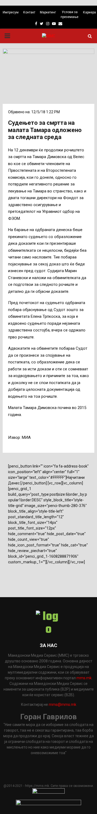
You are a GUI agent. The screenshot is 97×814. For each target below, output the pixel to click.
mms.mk (84, 678)
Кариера (89, 12)
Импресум (11, 12)
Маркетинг (48, 12)
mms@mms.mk (62, 704)
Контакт (29, 12)
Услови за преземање (69, 14)
